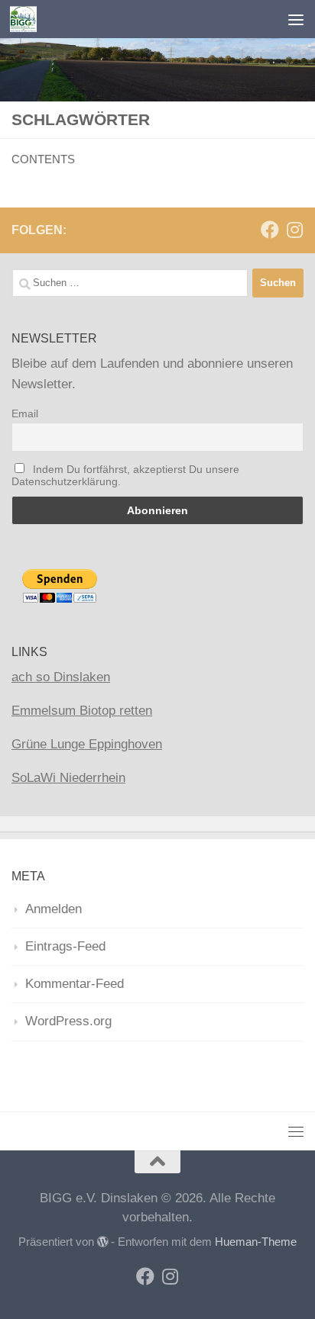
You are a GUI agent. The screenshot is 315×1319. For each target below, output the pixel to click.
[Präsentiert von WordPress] (103, 1242)
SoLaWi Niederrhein (68, 777)
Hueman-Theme (256, 1242)
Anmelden (53, 909)
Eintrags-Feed (65, 946)
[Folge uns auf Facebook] (270, 229)
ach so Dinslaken (60, 677)
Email (24, 413)
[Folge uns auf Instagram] (294, 229)
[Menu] (296, 19)
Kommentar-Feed (74, 983)
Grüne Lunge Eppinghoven (86, 744)
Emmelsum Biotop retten (81, 710)
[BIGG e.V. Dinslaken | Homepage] (27, 19)
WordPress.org (68, 1021)
